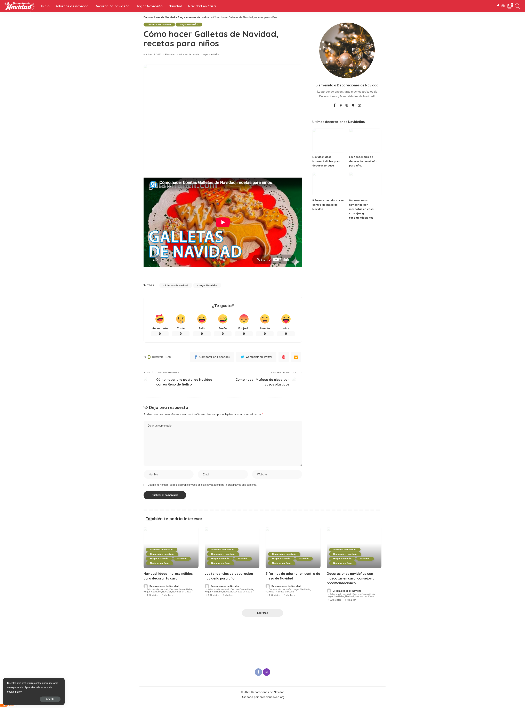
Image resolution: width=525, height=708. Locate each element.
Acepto (50, 699)
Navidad (182, 558)
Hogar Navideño (189, 24)
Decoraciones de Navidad (164, 586)
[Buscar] (517, 6)
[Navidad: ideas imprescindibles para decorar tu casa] (328, 141)
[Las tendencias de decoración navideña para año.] (365, 141)
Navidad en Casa (159, 563)
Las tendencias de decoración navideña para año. (363, 161)
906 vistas (170, 54)
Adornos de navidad (159, 24)
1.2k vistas (153, 595)
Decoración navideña (162, 554)
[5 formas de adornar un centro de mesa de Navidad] (328, 184)
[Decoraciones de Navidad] (19, 6)
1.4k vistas (214, 595)
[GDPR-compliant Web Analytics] (8, 705)
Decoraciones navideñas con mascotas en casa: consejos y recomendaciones (361, 209)
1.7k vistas (275, 595)
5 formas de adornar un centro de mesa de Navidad (328, 205)
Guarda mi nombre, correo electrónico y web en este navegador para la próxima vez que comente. (202, 484)
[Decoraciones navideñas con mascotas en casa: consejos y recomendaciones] (365, 184)
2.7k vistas (336, 600)
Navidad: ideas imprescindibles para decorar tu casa (326, 161)
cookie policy (14, 691)
